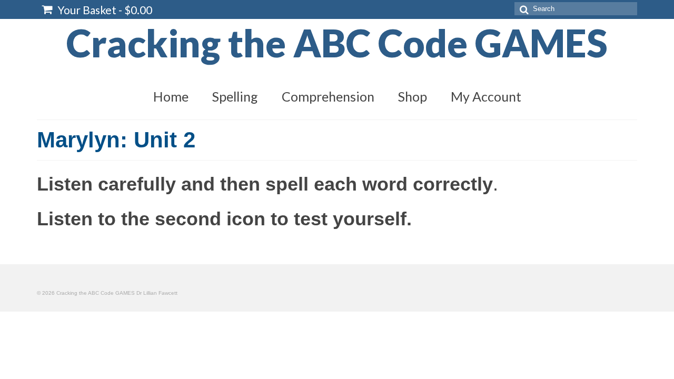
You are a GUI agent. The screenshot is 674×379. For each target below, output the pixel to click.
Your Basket (103, 9)
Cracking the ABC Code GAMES (337, 42)
